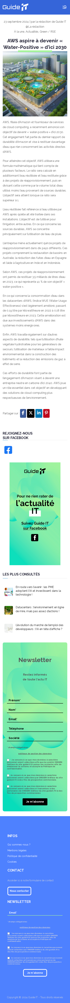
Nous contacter (19, 891)
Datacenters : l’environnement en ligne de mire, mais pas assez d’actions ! (40, 609)
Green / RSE (48, 31)
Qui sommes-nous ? (18, 844)
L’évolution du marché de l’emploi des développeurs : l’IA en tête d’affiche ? (39, 626)
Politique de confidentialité (22, 856)
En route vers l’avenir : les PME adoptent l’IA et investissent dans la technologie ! (38, 590)
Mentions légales (17, 850)
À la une (19, 31)
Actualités (32, 31)
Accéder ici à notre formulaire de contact (30, 880)
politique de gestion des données (35, 754)
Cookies (12, 861)
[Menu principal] (64, 7)
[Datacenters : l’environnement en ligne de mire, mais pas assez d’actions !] (8, 609)
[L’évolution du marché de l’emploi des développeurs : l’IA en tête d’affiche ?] (8, 627)
